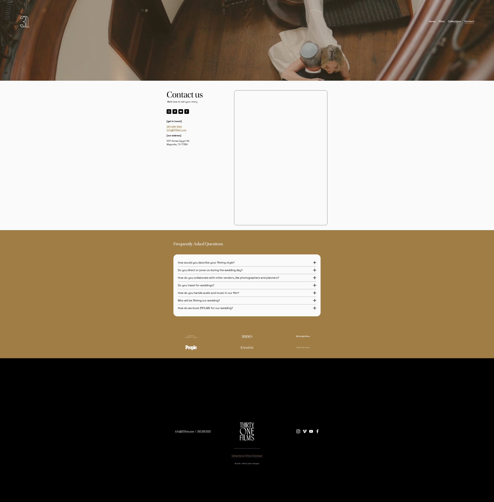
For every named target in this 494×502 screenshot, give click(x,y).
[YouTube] (180, 111)
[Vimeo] (175, 111)
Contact (469, 21)
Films (442, 21)
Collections (454, 21)
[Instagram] (169, 111)
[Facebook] (186, 111)
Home (432, 21)
